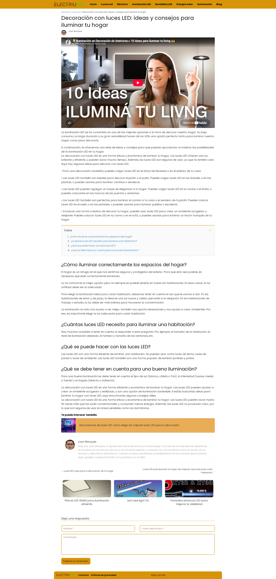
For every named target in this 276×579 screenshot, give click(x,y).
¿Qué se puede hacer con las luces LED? (93, 245)
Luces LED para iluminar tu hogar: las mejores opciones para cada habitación (177, 471)
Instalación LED (141, 4)
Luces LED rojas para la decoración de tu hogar (88, 470)
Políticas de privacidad (103, 575)
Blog (219, 4)
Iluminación (204, 4)
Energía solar (185, 4)
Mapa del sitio (158, 575)
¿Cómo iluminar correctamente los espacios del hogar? (101, 236)
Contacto (83, 575)
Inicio (93, 4)
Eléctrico (122, 4)
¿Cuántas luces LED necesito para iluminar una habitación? (104, 241)
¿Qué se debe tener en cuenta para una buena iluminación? (105, 250)
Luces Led (107, 4)
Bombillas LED (163, 4)
